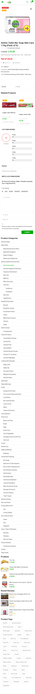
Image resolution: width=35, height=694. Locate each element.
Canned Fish (7, 341)
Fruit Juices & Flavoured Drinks (12, 394)
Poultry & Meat (7, 512)
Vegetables (6, 685)
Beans (19, 627)
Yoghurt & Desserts (9, 410)
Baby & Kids (4, 245)
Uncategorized (7, 331)
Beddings (6, 453)
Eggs (4, 427)
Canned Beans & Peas (9, 338)
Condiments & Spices (9, 546)
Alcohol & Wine (5, 242)
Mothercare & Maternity (10, 258)
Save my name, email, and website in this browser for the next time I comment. (17, 227)
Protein (15, 670)
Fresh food (16, 642)
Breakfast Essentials (7, 301)
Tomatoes (5, 681)
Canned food (28, 630)
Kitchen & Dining (6, 499)
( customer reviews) (14, 48)
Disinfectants (7, 473)
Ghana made (6, 654)
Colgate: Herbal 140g (25, 114)
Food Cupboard (5, 413)
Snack (23, 673)
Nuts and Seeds (5, 502)
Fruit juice (24, 646)
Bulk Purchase (5, 327)
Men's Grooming (8, 281)
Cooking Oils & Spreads (8, 361)
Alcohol (5, 623)
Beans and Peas (8, 420)
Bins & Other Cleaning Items (11, 466)
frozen (5, 646)
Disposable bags (6, 384)
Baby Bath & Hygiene (9, 252)
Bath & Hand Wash (13, 69)
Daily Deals (4, 381)
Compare (17, 62)
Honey (5, 315)
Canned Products (6, 334)
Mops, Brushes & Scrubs (10, 486)
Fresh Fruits (6, 430)
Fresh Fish (5, 642)
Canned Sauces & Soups (10, 351)
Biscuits (5, 305)
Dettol (18, 74)
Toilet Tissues (7, 496)
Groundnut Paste (8, 371)
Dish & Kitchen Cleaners (10, 470)
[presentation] (3, 96)
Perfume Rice (24, 666)
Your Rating (5, 188)
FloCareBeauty (24, 638)
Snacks (3, 549)
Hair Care (6, 275)
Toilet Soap (28, 74)
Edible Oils (6, 368)
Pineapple (5, 670)
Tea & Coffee (7, 404)
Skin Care (6, 295)
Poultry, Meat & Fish (7, 505)
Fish (4, 509)
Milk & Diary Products (9, 318)
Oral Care (6, 285)
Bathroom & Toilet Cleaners (11, 463)
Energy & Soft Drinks (9, 391)
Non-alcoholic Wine (8, 400)
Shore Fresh (14, 673)
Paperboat (14, 666)
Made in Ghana (7, 662)
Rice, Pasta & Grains (7, 516)
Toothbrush (9, 288)
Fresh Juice (27, 642)
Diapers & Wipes (8, 255)
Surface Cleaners (8, 492)
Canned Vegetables (9, 357)
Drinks (3, 387)
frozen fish (14, 646)
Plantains (6, 536)
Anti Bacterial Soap (10, 74)
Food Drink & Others (9, 311)
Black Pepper (6, 630)
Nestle (4, 666)
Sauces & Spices (6, 542)
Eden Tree (13, 638)
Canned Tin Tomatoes (9, 354)
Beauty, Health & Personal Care (10, 261)
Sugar (5, 324)
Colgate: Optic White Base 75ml (11, 112)
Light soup (28, 658)
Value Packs (4, 552)
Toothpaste (9, 291)
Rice (4, 522)
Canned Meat (7, 348)
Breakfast (17, 630)
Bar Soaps (6, 460)
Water (5, 407)
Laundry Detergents (9, 483)
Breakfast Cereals (8, 308)
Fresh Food (4, 417)
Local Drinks (6, 397)
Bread (5, 424)
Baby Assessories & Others (11, 248)
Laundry (19, 658)
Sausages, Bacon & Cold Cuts (12, 436)
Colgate (19, 634)
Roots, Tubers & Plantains (8, 529)
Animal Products (16, 623)
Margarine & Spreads (9, 374)
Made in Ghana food (21, 662)
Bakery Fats (6, 364)
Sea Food (6, 440)
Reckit (22, 74)
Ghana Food (4, 446)
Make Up (5, 278)
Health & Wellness (6, 449)
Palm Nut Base (7, 377)
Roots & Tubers (7, 539)
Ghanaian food (26, 650)
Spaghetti (6, 526)
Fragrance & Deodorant (10, 272)
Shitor (4, 673)
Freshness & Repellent (9, 479)
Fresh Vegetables (8, 433)
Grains (5, 519)
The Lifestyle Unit (16, 677)
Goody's (16, 654)
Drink (4, 638)
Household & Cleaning (7, 456)
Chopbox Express (8, 634)
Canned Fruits (7, 344)
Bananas (6, 533)
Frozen (3, 443)
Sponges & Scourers (9, 489)
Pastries (5, 321)
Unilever (26, 681)
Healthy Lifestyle (7, 658)
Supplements (7, 298)
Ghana (4, 650)
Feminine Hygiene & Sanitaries (12, 268)
